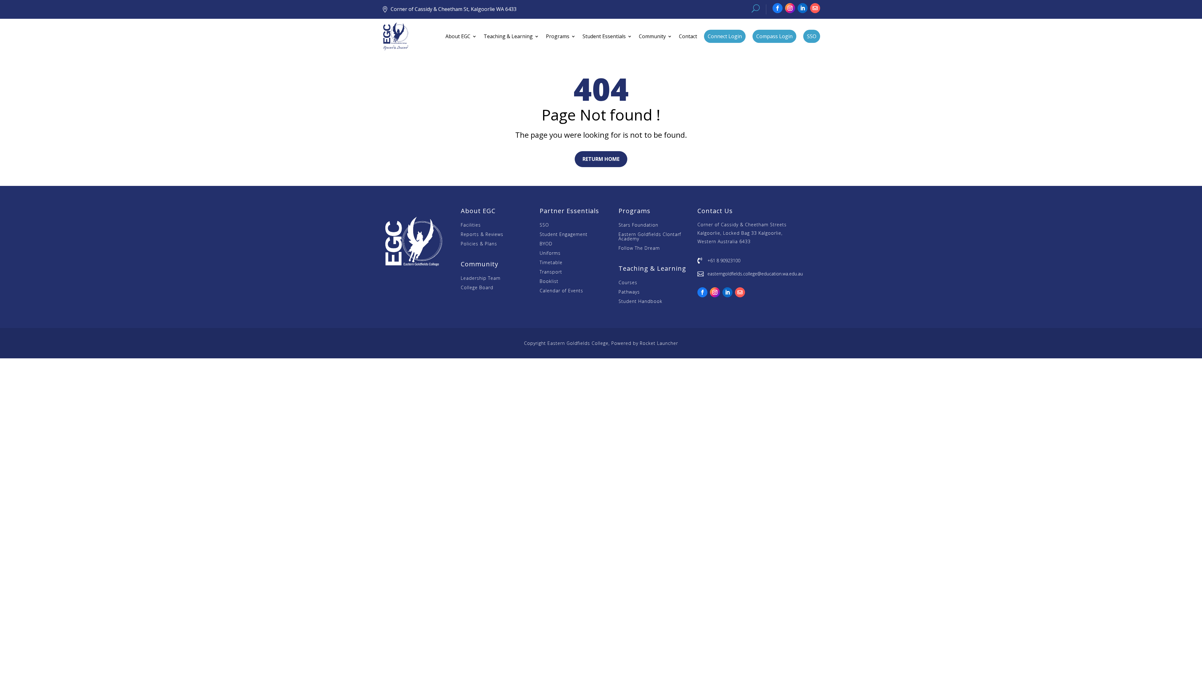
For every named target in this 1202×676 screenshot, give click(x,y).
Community (652, 36)
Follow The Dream (639, 248)
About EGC (457, 36)
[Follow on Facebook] (778, 8)
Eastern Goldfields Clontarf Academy (650, 237)
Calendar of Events (561, 291)
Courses (628, 282)
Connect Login (725, 36)
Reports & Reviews (482, 234)
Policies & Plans (479, 244)
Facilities (471, 225)
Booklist (549, 281)
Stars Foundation (638, 225)
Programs (557, 36)
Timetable (551, 262)
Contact (688, 36)
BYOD (546, 244)
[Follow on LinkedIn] (803, 8)
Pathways (629, 292)
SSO (811, 36)
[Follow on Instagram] (790, 8)
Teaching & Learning (508, 36)
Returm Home (601, 159)
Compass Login (774, 36)
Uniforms (550, 253)
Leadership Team (481, 278)
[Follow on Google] (815, 8)
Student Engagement (564, 234)
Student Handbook (640, 301)
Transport (551, 272)
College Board (477, 287)
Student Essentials (604, 36)
